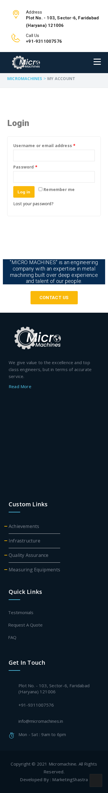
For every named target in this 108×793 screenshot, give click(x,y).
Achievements (24, 526)
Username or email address (44, 145)
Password (25, 167)
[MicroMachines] (36, 62)
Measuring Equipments (34, 569)
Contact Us (54, 297)
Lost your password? (33, 203)
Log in (24, 192)
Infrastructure (24, 541)
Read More (21, 386)
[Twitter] (53, 403)
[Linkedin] (54, 441)
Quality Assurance (28, 555)
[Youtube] (54, 479)
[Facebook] (54, 422)
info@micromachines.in (40, 721)
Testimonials (21, 612)
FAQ (12, 637)
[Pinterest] (54, 460)
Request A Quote (26, 625)
